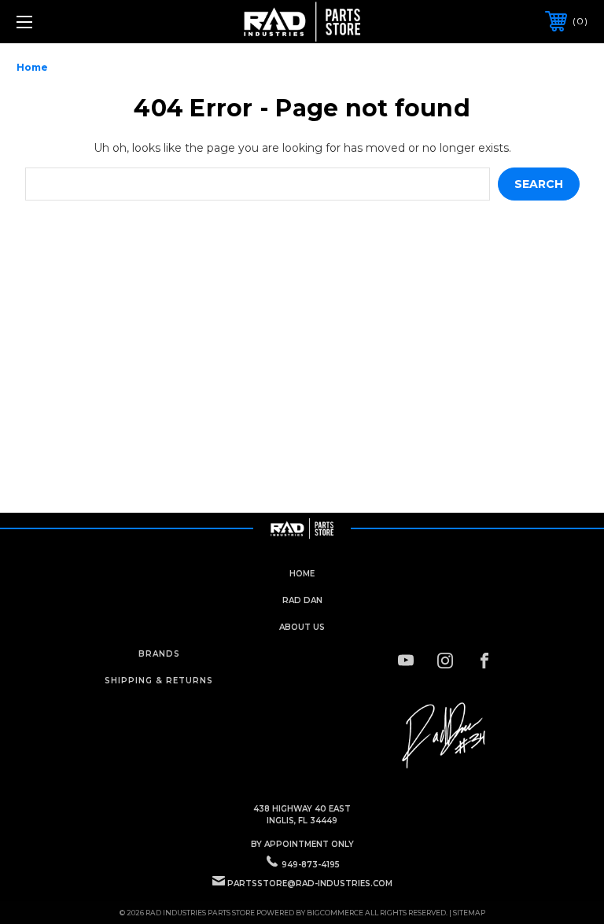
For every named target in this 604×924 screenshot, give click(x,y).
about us (302, 627)
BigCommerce (335, 912)
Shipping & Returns (159, 681)
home (302, 574)
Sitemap (469, 912)
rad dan (302, 600)
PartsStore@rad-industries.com (309, 883)
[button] (445, 736)
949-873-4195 (311, 865)
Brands (159, 654)
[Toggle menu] (74, 21)
